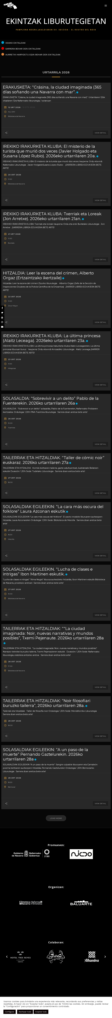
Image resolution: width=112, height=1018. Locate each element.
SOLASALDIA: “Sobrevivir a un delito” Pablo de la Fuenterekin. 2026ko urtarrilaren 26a (51, 401)
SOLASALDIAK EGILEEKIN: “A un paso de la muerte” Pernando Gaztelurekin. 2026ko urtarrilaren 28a (45, 754)
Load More (56, 818)
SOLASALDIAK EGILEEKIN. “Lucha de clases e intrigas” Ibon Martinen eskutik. (48, 571)
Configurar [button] (9, 1012)
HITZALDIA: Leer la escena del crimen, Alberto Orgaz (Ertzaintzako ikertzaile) (48, 275)
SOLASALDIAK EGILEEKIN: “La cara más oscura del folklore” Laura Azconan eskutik (53, 509)
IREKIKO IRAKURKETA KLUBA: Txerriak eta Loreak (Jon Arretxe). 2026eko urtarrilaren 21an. (52, 216)
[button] (6, 956)
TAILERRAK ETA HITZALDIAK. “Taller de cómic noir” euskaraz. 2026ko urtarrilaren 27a (53, 460)
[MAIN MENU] (106, 5)
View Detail (100, 133)
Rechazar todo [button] (25, 1012)
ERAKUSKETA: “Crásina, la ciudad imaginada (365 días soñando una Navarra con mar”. (52, 89)
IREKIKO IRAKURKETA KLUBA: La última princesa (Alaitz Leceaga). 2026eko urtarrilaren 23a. (52, 338)
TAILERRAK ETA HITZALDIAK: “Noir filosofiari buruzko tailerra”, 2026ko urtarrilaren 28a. (46, 703)
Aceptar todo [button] (41, 1012)
